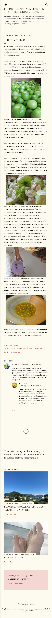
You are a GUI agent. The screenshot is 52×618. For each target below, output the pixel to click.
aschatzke (16, 364)
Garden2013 (37, 348)
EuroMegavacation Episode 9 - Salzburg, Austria (24, 508)
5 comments (14, 562)
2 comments (14, 514)
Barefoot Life (13, 557)
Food (30, 348)
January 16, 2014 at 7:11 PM (31, 364)
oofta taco (8, 49)
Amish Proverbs (18, 579)
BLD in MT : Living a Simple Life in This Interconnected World (24, 10)
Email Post (8, 345)
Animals (12, 348)
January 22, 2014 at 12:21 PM (30, 386)
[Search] (46, 4)
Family (25, 348)
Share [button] (16, 345)
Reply (14, 410)
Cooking (19, 348)
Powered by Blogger (28, 604)
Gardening (8, 352)
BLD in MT (24, 383)
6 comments (18, 584)
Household (16, 352)
